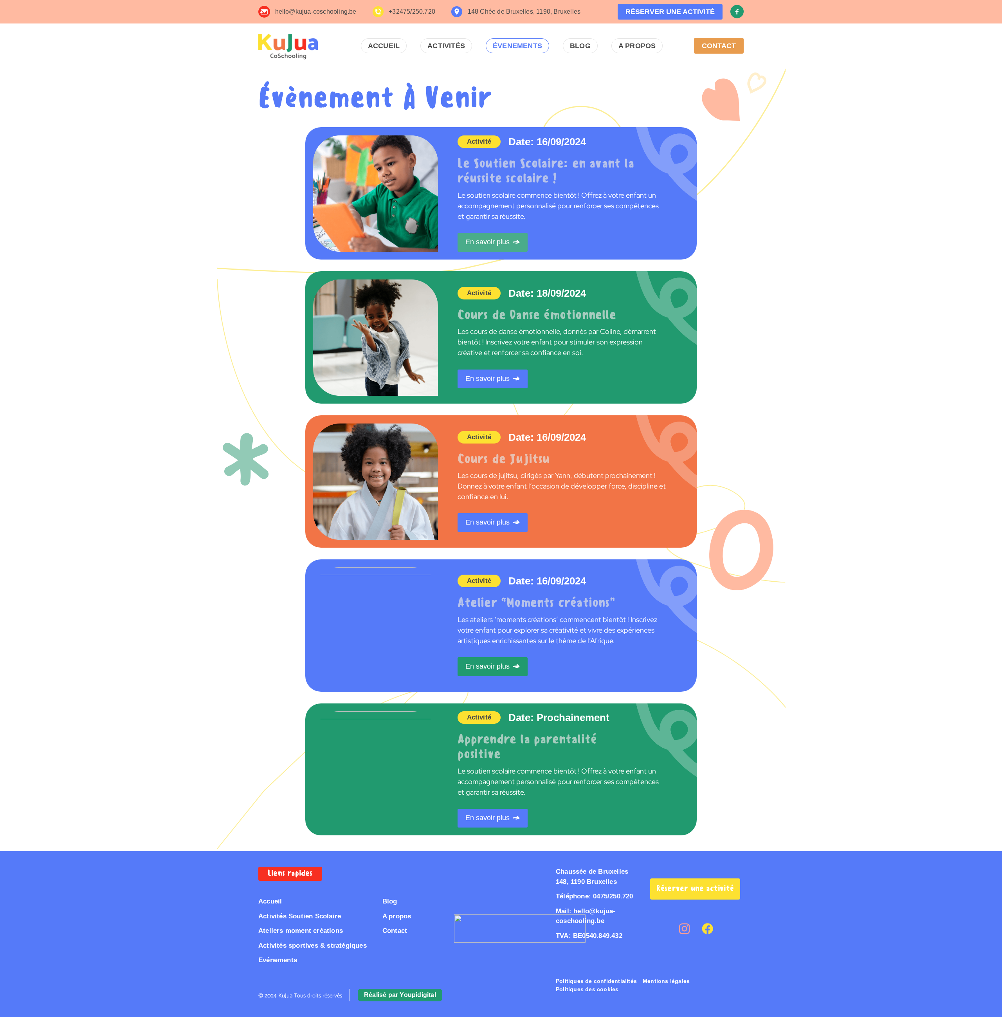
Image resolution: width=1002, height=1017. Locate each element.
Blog (580, 46)
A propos (637, 46)
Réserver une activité (695, 888)
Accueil (384, 46)
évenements (517, 46)
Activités (446, 46)
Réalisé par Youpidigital (400, 995)
